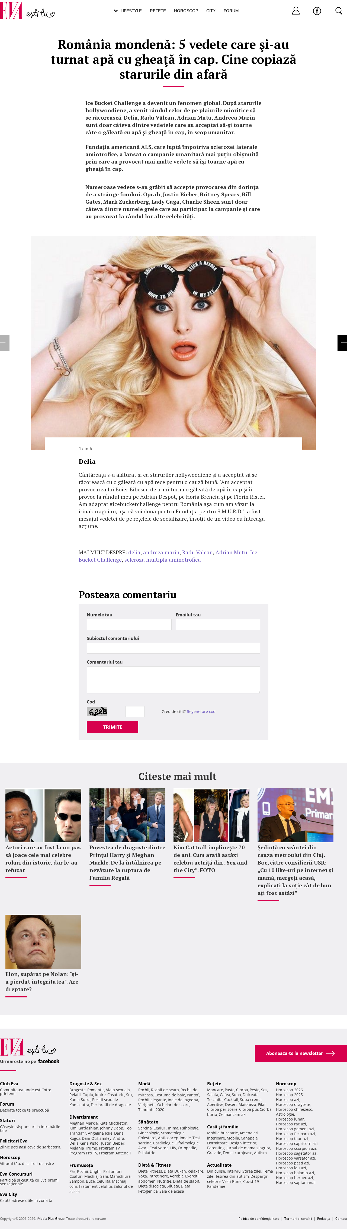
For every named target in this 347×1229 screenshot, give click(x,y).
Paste (229, 1089)
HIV (173, 1147)
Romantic (95, 1089)
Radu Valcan (197, 552)
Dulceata (251, 1094)
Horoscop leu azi (291, 1167)
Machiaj (91, 1176)
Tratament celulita (95, 1186)
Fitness (155, 1171)
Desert (231, 1104)
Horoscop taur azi (292, 1138)
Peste (254, 1089)
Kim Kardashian (83, 1128)
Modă (144, 1084)
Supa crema (251, 1099)
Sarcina (145, 1128)
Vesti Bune (232, 1181)
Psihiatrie (146, 1152)
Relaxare (195, 1171)
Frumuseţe (81, 1165)
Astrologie (285, 1114)
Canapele (249, 1138)
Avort (143, 1147)
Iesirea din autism (232, 1176)
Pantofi (193, 1094)
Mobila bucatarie (222, 1132)
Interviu (234, 1171)
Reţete (214, 1084)
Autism (260, 1152)
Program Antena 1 (115, 1153)
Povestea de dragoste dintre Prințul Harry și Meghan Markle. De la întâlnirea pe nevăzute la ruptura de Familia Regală (127, 862)
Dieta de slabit (186, 1181)
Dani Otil (90, 1138)
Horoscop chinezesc (294, 1109)
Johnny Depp (111, 1128)
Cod (91, 702)
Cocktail (231, 1099)
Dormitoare (217, 1142)
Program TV (109, 1148)
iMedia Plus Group (51, 1218)
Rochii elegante (152, 1099)
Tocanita (215, 1099)
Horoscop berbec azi (294, 1177)
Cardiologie (163, 1142)
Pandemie (216, 1186)
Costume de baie (170, 1094)
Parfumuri (112, 1171)
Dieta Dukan (175, 1171)
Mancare (215, 1089)
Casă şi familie (222, 1127)
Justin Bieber (112, 1143)
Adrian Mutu (231, 552)
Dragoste (77, 1089)
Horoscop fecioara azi (295, 1133)
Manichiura (120, 1176)
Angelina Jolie (100, 1133)
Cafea (225, 1094)
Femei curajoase (237, 1152)
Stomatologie (173, 1132)
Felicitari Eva (14, 1141)
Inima (173, 1128)
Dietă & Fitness (154, 1165)
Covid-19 (251, 1181)
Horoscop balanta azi (295, 1172)
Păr (72, 1171)
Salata (212, 1094)
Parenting (216, 1147)
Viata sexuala (118, 1089)
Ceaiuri (159, 1128)
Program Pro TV (83, 1153)
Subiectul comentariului (113, 638)
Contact (341, 1218)
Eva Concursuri (16, 1174)
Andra (118, 1138)
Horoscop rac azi (291, 1123)
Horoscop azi (287, 1099)
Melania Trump (83, 1148)
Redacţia (323, 1218)
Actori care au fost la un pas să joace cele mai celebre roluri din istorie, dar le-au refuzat (43, 859)
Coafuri (76, 1176)
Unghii (96, 1171)
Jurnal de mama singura (248, 1147)
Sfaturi (7, 1121)
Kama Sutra (80, 1099)
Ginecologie (148, 1132)
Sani (104, 1176)
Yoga (142, 1176)
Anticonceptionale (174, 1137)
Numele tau (100, 615)
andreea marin (161, 552)
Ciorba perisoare (222, 1109)
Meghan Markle (83, 1123)
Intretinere (158, 1176)
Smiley (105, 1138)
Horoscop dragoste (293, 1104)
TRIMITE (112, 727)
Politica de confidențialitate (259, 1218)
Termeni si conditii (298, 1218)
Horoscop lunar (290, 1119)
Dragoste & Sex (85, 1084)
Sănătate (148, 1122)
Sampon (76, 1181)
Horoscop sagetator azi (296, 1153)
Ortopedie (187, 1147)
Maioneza (247, 1104)
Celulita (103, 1181)
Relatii (75, 1094)
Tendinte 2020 (151, 1109)
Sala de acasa (171, 1191)
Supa (236, 1094)
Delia (74, 1143)
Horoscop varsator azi (295, 1158)
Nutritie (164, 1181)
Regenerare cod (201, 711)
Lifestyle (131, 10)
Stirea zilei (251, 1171)
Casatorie (115, 1094)
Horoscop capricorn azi (297, 1143)
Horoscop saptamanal (296, 1182)
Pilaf (262, 1104)
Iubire (100, 1094)
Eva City (8, 1194)
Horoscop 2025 (289, 1094)
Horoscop (186, 10)
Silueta (173, 1186)
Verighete (147, 1104)
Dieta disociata (151, 1186)
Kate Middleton (113, 1123)
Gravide (214, 1152)
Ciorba (242, 1089)
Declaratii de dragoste (111, 1104)
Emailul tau (188, 615)
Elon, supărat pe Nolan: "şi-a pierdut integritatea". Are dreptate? (41, 981)
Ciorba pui (248, 1109)
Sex (129, 1094)
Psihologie (189, 1128)
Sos (264, 1089)
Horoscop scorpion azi (296, 1148)
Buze (90, 1181)
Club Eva (9, 1084)
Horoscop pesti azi (292, 1163)
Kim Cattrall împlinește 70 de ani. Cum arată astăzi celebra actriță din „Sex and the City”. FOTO (211, 859)
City (211, 10)
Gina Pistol (89, 1143)
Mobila (233, 1138)
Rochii (82, 1171)
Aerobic (177, 1176)
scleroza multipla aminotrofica (162, 559)
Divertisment (83, 1117)
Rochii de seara (165, 1089)
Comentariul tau (105, 662)
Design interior (242, 1142)
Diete (143, 1171)
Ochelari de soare (173, 1104)
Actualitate (219, 1165)
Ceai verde (159, 1147)
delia (134, 552)
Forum (231, 10)
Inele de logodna (183, 1099)
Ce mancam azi (232, 1114)
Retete (158, 10)
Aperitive (215, 1104)
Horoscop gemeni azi (295, 1128)
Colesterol (147, 1137)
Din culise (216, 1171)
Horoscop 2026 (289, 1089)
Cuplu (87, 1094)
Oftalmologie (187, 1142)
